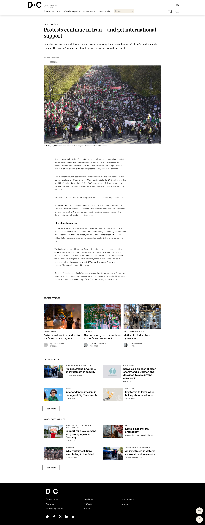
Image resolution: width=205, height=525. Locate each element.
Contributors (52, 499)
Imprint (86, 508)
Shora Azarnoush (57, 344)
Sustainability (104, 11)
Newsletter (88, 499)
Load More (51, 408)
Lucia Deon (71, 398)
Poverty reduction (52, 11)
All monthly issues (54, 508)
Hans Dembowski (98, 344)
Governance (89, 11)
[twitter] (60, 516)
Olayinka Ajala (72, 457)
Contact (125, 504)
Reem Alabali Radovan (75, 375)
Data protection (128, 499)
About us (50, 504)
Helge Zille (71, 440)
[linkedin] (66, 516)
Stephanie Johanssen (147, 435)
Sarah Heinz (131, 398)
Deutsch (177, 5)
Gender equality (72, 11)
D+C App (87, 504)
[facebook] (54, 516)
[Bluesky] (73, 516)
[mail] (47, 516)
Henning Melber (137, 344)
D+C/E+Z (128, 381)
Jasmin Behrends (133, 435)
